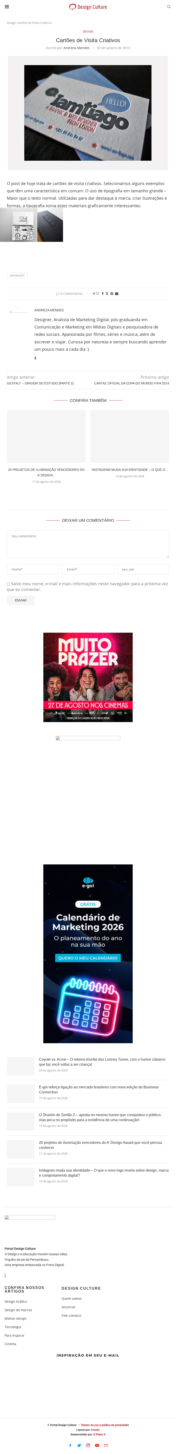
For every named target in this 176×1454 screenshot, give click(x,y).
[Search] (169, 7)
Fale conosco (71, 1315)
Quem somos (72, 1298)
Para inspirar (15, 1335)
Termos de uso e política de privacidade (105, 1425)
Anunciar (69, 1307)
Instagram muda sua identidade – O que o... (130, 470)
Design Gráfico (16, 1301)
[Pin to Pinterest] (111, 293)
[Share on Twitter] (107, 293)
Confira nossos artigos (24, 1289)
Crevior (95, 1430)
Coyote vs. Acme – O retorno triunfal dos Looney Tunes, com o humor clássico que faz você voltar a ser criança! (102, 1061)
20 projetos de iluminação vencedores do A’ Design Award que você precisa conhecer (100, 1145)
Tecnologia (13, 1327)
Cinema (10, 1344)
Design (11, 23)
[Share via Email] (116, 293)
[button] (88, 492)
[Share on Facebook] (103, 293)
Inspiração (17, 275)
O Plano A (99, 1434)
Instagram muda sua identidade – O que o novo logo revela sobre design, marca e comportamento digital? (104, 1172)
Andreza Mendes (76, 48)
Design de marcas (18, 1310)
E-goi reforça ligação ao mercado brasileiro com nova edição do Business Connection (99, 1089)
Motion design (16, 1318)
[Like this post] (97, 293)
